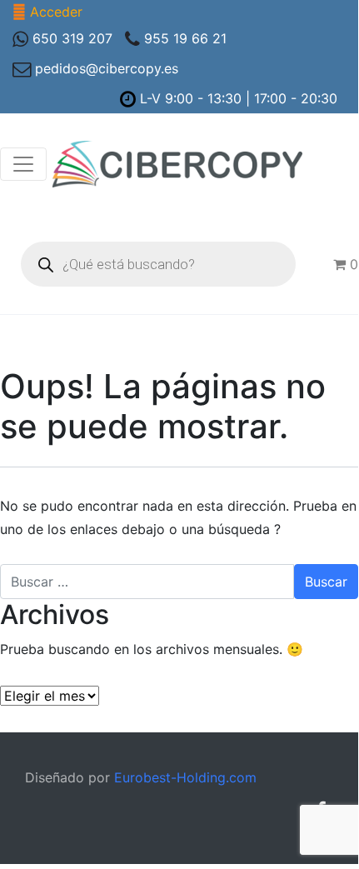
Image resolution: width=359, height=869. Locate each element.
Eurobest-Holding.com (185, 777)
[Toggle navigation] (23, 164)
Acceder (56, 11)
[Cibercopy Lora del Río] (177, 164)
